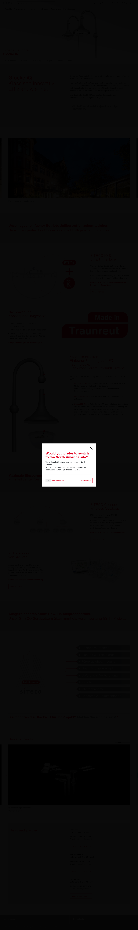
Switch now (86, 480)
